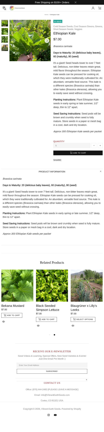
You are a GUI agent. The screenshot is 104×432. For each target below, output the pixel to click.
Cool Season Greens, (84, 26)
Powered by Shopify (71, 409)
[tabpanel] (17, 299)
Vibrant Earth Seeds (17, 8)
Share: (57, 160)
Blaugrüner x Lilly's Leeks (84, 307)
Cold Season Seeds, (63, 26)
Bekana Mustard (12, 305)
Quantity (58, 141)
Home (46, 14)
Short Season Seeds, (63, 29)
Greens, (99, 26)
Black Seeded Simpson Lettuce (47, 307)
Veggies (78, 29)
